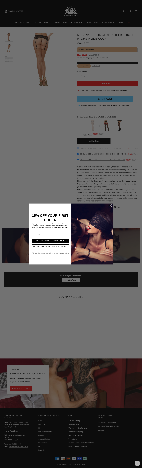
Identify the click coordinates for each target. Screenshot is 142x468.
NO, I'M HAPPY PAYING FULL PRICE (50, 246)
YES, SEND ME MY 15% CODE (50, 241)
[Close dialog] (110, 205)
